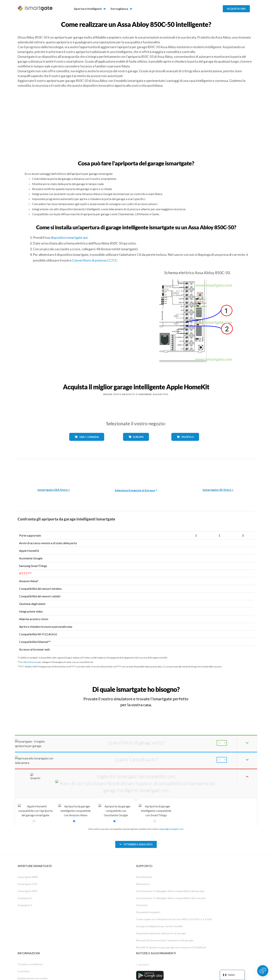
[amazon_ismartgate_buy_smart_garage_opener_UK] (218, 470)
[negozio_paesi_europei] (136, 443)
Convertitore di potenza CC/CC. (95, 260)
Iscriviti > (144, 964)
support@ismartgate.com (171, 829)
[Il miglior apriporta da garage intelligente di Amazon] (54, 470)
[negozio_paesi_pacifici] (185, 443)
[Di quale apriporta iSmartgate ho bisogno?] (227, 686)
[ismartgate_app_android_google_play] (150, 975)
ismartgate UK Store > (218, 489)
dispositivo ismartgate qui (69, 237)
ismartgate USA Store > (54, 489)
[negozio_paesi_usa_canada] (87, 443)
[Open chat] (262, 970)
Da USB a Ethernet (28, 662)
